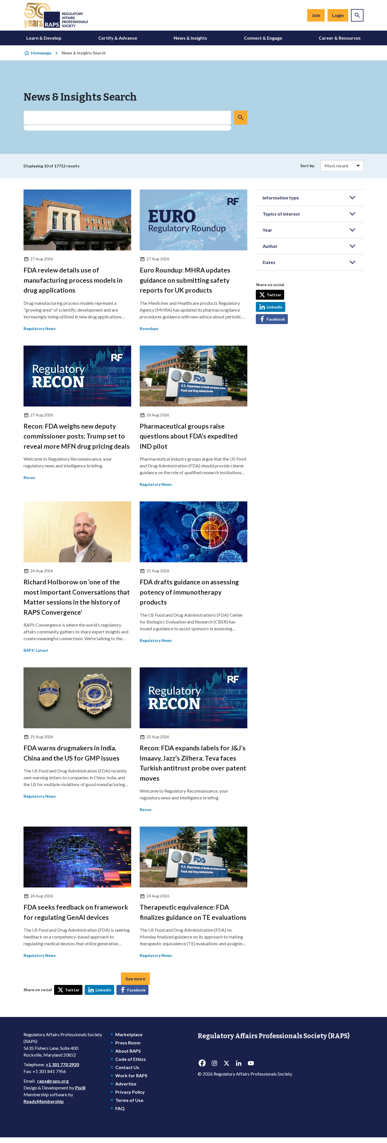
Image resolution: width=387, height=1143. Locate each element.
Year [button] (267, 230)
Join (316, 15)
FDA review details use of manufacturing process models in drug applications (73, 280)
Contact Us (127, 1067)
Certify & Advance (117, 38)
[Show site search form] (357, 15)
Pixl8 (80, 1087)
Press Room (128, 1042)
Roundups (149, 328)
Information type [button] (281, 197)
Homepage (41, 52)
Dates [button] (269, 262)
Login (338, 15)
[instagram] (214, 1063)
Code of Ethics (130, 1059)
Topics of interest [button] (281, 213)
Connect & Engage (263, 38)
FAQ (120, 1108)
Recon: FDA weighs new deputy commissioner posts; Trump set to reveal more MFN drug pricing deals (77, 436)
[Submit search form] (240, 117)
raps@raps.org (53, 1081)
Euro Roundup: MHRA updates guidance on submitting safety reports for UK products (185, 280)
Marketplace (129, 1034)
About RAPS (128, 1050)
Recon (29, 477)
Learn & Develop (43, 38)
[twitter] (226, 1063)
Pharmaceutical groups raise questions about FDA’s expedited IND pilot (188, 436)
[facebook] (202, 1063)
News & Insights (190, 38)
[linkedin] (238, 1063)
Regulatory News (40, 328)
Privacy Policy (130, 1092)
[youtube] (250, 1063)
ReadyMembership (44, 1101)
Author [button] (270, 246)
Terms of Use (129, 1100)
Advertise (125, 1083)
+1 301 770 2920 (62, 1064)
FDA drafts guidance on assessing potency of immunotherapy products (189, 592)
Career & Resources (340, 38)
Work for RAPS (131, 1075)
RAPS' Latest (36, 650)
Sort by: (307, 165)
